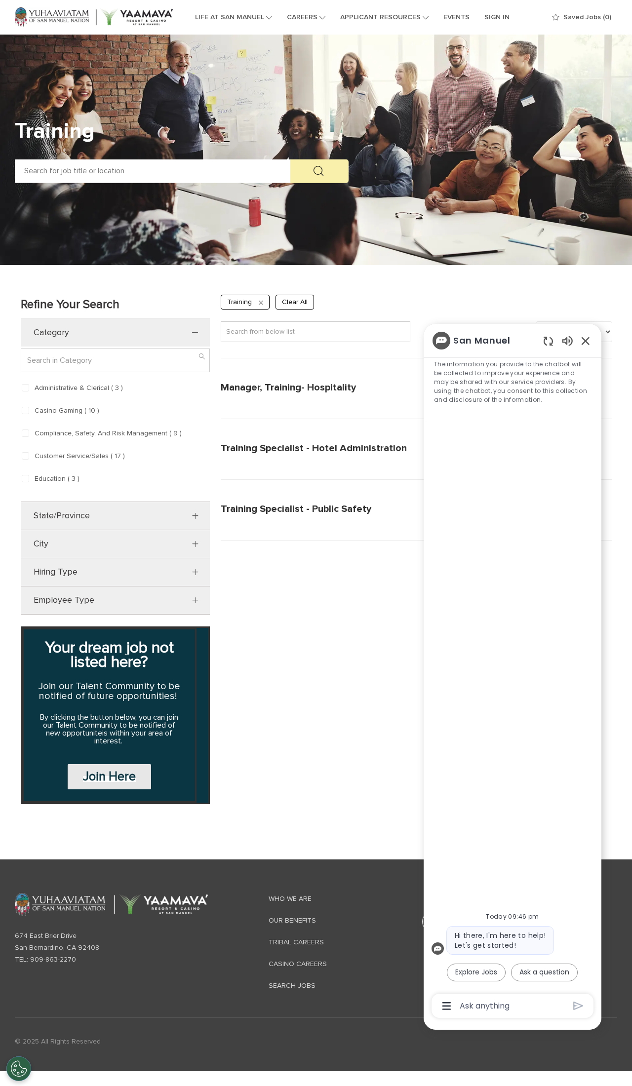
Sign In (497, 17)
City (41, 544)
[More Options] (446, 1006)
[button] (319, 171)
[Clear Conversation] (548, 341)
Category (51, 332)
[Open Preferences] (18, 1068)
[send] (578, 1006)
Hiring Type (56, 572)
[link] (111, 904)
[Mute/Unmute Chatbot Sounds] (567, 340)
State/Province (62, 515)
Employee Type (64, 600)
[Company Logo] (94, 17)
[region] (512, 672)
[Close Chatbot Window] (585, 341)
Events (456, 17)
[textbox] (153, 171)
